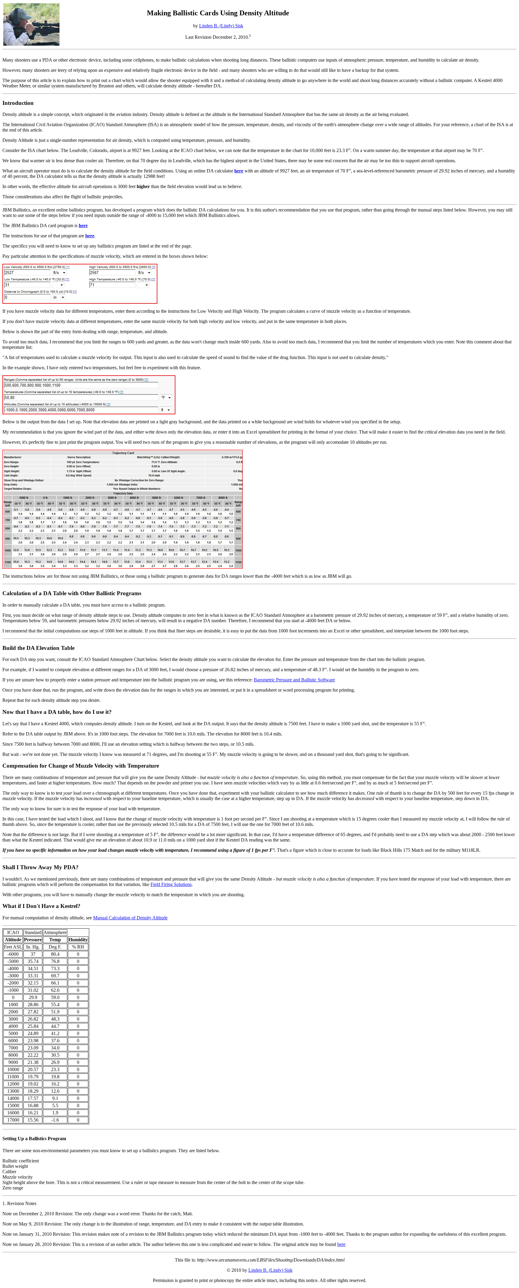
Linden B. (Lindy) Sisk (221, 25)
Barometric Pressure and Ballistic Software (294, 679)
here (341, 1244)
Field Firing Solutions (171, 884)
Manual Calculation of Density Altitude (130, 917)
